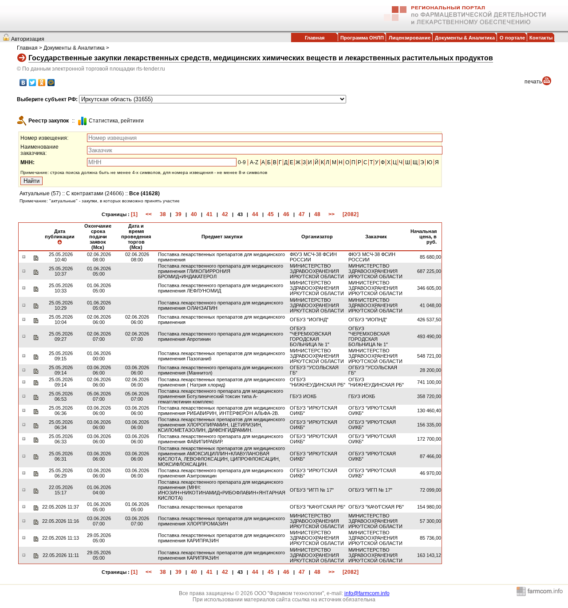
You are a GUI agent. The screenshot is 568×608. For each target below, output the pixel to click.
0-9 (242, 162)
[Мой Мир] (51, 82)
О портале (512, 37)
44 (255, 214)
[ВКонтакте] (23, 82)
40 (194, 214)
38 (163, 214)
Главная (314, 37)
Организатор (317, 236)
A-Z (254, 162)
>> (331, 214)
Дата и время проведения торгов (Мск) (136, 236)
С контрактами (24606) (95, 193)
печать (533, 82)
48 (317, 214)
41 (209, 214)
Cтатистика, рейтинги (116, 121)
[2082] (351, 214)
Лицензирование (409, 37)
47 (302, 214)
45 (271, 214)
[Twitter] (32, 82)
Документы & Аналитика (465, 37)
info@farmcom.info (367, 593)
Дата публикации (60, 234)
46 (286, 214)
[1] (134, 214)
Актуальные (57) (40, 193)
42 (225, 214)
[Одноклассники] (42, 82)
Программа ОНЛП (362, 37)
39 (178, 214)
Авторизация (27, 39)
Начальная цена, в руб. (423, 237)
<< (149, 214)
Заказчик (376, 236)
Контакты (540, 37)
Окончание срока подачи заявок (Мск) (97, 236)
